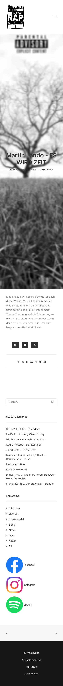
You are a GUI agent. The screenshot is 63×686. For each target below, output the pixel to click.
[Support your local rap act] (31, 17)
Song (34, 170)
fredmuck (48, 170)
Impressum (31, 666)
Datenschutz (31, 673)
